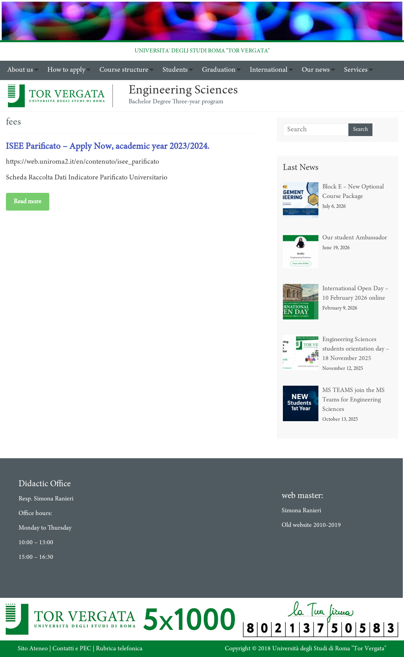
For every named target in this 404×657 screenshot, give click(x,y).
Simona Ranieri (301, 511)
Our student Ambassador (354, 238)
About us (20, 70)
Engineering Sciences (183, 90)
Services (356, 70)
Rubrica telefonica (119, 649)
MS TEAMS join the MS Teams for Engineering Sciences (353, 399)
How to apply (66, 70)
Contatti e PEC (71, 649)
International (269, 70)
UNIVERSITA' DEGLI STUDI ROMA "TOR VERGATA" (202, 51)
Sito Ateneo (33, 649)
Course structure (123, 70)
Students (175, 70)
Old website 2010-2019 (311, 525)
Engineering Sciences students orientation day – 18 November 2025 (355, 349)
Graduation (219, 70)
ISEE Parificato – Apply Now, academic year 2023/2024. (107, 146)
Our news (316, 70)
